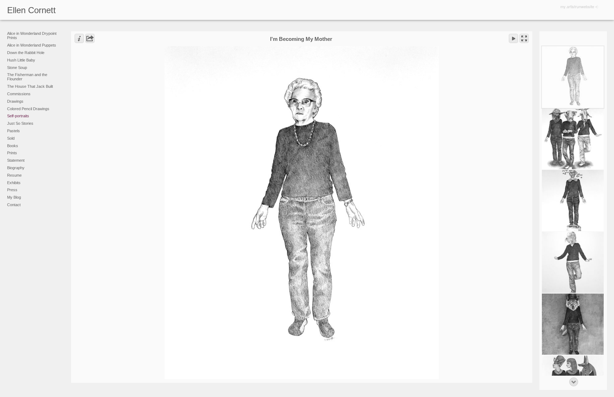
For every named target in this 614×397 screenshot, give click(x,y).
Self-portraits (18, 116)
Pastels (13, 131)
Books (12, 146)
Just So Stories (20, 123)
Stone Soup (17, 67)
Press (12, 190)
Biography (16, 168)
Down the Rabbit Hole (25, 52)
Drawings (15, 101)
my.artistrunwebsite (577, 6)
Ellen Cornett (31, 10)
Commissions (19, 94)
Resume (14, 175)
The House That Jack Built (30, 86)
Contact (14, 205)
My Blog (14, 197)
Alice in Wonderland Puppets (31, 45)
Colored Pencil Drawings (28, 109)
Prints (12, 153)
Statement (16, 160)
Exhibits (14, 183)
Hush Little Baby (21, 60)
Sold (11, 138)
